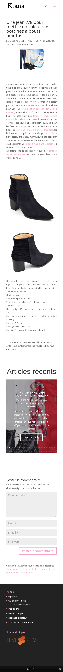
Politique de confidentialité (20, 622)
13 (37, 447)
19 (51, 447)
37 (49, 451)
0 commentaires (25, 44)
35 (44, 451)
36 (46, 451)
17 (46, 447)
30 (31, 451)
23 (14, 451)
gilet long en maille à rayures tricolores (34, 129)
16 (44, 447)
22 (11, 451)
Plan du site (13, 608)
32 (36, 451)
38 (51, 451)
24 (16, 451)
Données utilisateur (17, 617)
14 (39, 447)
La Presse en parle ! (22, 604)
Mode (31, 403)
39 (54, 451)
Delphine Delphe (18, 40)
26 (21, 451)
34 (41, 451)
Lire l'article (31, 437)
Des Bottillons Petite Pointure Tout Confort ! (31, 394)
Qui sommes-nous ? (17, 600)
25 (19, 451)
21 (9, 451)
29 (29, 451)
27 (24, 451)
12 (34, 447)
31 (34, 451)
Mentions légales (16, 613)
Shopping (10, 44)
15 (41, 447)
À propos (12, 596)
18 (49, 447)
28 (26, 451)
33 (39, 451)
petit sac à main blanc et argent (38, 143)
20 (54, 447)
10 (29, 447)
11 (32, 447)
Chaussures (48, 40)
